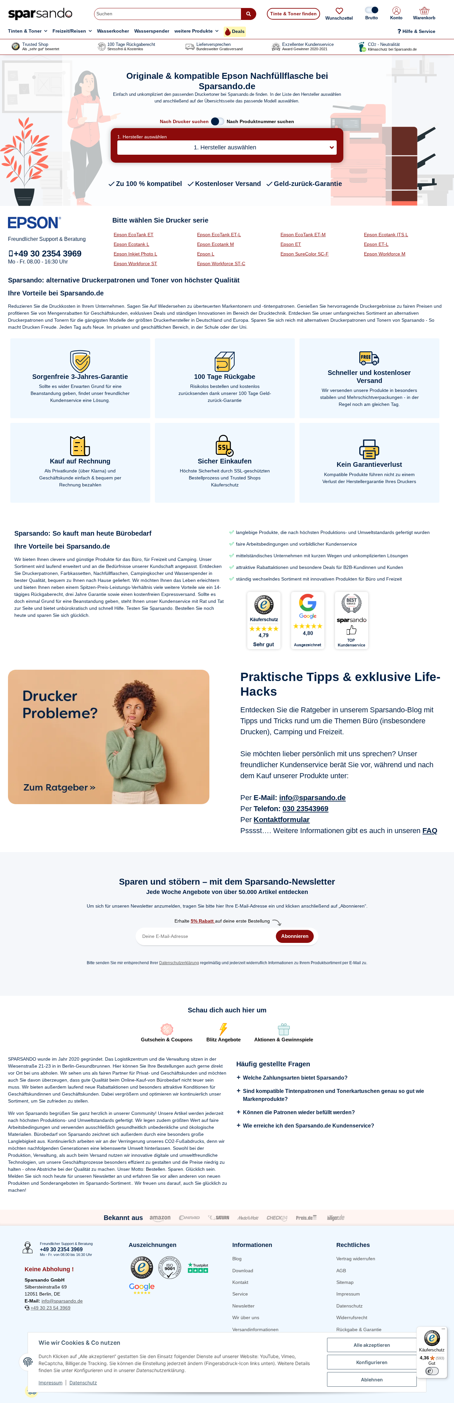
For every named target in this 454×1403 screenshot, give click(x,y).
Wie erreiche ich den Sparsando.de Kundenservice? (308, 1126)
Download (242, 1270)
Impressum (348, 1294)
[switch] (432, 1371)
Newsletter (243, 1306)
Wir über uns (245, 1317)
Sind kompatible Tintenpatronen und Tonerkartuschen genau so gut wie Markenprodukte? (333, 1095)
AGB (341, 1270)
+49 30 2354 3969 (47, 253)
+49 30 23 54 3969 (50, 1308)
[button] (396, 14)
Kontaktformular (282, 819)
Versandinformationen (255, 1329)
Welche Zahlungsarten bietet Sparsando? (295, 1078)
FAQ (429, 830)
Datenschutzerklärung (179, 963)
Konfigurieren (372, 1362)
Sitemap (345, 1282)
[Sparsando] (40, 14)
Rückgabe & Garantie (359, 1329)
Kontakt (240, 1282)
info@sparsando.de (312, 797)
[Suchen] (248, 14)
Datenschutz (349, 1306)
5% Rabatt (203, 921)
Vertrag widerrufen (355, 1258)
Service (240, 1294)
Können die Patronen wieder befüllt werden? (299, 1112)
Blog (237, 1258)
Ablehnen (372, 1379)
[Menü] (443, 1330)
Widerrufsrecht (351, 1317)
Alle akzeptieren (372, 1345)
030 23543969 (305, 808)
